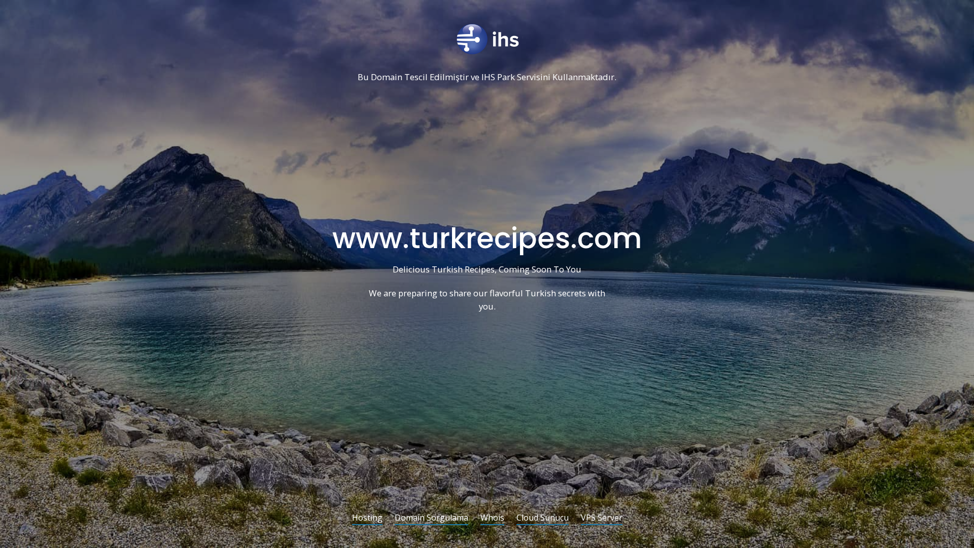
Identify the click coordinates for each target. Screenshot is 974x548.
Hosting (367, 518)
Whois (492, 518)
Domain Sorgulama (431, 518)
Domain (386, 77)
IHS (488, 77)
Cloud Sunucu (542, 518)
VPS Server (601, 518)
